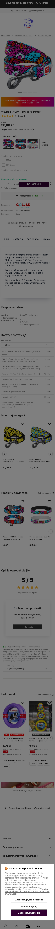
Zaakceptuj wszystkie (29, 913)
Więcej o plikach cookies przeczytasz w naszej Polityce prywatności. (27, 891)
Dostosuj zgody (29, 906)
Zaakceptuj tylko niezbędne (29, 899)
